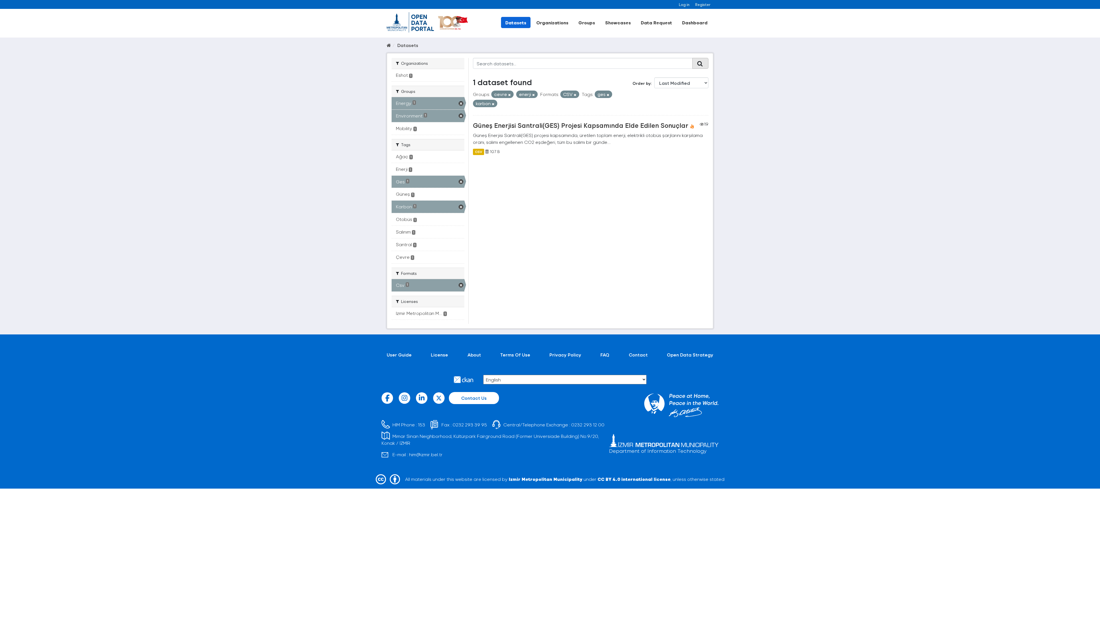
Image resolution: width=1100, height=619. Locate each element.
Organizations (552, 22)
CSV (478, 151)
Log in (684, 4)
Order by (641, 83)
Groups (586, 22)
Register (702, 4)
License (439, 355)
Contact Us (474, 398)
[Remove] (509, 95)
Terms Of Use (515, 355)
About (474, 355)
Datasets (515, 22)
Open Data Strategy (690, 355)
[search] (700, 63)
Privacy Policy (565, 355)
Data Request (656, 22)
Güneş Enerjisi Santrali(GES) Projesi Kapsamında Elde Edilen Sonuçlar (580, 125)
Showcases (618, 22)
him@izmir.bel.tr (426, 454)
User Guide (399, 355)
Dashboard (695, 22)
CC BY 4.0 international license (634, 479)
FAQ (604, 355)
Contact (638, 355)
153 (421, 425)
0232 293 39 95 (470, 425)
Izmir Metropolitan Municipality (545, 479)
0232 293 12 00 (587, 425)
